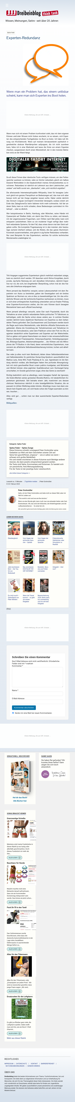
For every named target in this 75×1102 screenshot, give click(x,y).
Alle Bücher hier (20, 801)
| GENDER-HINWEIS (32, 1066)
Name (15, 690)
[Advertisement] (37, 115)
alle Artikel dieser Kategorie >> (19, 473)
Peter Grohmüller (25, 490)
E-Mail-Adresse (18, 698)
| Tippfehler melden (30, 481)
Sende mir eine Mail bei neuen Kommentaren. (33, 713)
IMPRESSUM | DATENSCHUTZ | (17, 1064)
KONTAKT (34, 1064)
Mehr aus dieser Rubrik (16, 1038)
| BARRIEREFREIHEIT (46, 1064)
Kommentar (17, 666)
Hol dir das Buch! (20, 797)
